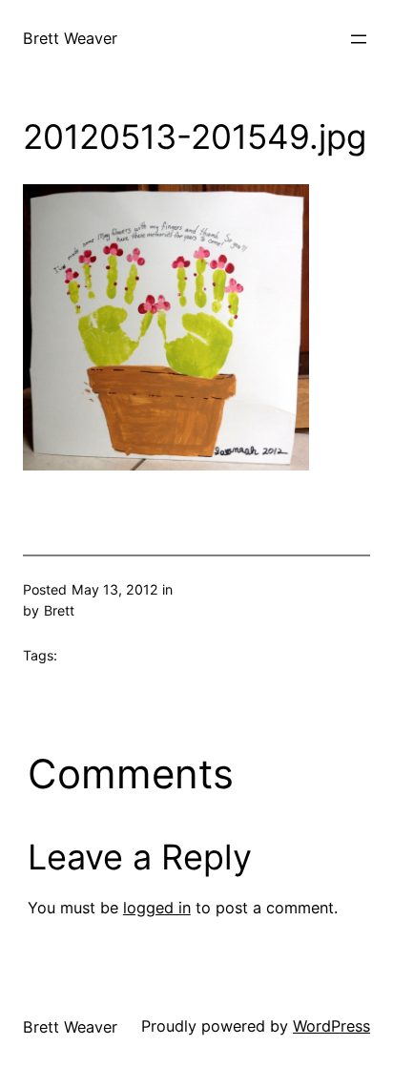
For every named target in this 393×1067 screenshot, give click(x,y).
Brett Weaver (70, 38)
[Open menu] (358, 39)
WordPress (331, 1026)
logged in (157, 907)
